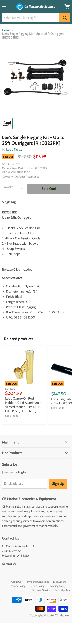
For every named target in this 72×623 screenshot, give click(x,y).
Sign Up (58, 483)
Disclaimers (59, 581)
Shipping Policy (57, 585)
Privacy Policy (17, 585)
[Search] (64, 17)
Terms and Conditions (37, 581)
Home (6, 30)
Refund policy (62, 590)
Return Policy (37, 585)
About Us (16, 581)
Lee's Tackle (14, 149)
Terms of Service (41, 590)
